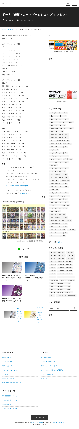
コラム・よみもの (47, 374)
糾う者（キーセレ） (59, 223)
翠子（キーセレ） (58, 229)
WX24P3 (70, 252)
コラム (53, 295)
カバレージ (69, 292)
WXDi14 (69, 274)
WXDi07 (61, 267)
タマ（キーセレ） (58, 171)
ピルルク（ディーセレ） (60, 196)
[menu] (74, 3)
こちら (60, 242)
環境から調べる (7, 366)
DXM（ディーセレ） (59, 113)
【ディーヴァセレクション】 (62, 122)
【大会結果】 (57, 131)
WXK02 (60, 283)
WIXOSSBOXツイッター (10, 396)
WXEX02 (71, 280)
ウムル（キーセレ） (59, 147)
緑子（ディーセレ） (59, 226)
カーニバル (56, 159)
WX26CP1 (71, 258)
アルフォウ (56, 143)
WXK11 (60, 292)
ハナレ (55, 189)
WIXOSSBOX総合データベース (12, 382)
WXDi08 (69, 267)
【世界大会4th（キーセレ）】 (62, 128)
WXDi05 (69, 264)
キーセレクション (8, 378)
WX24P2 (62, 252)
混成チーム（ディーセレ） (61, 220)
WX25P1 (71, 255)
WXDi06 (53, 267)
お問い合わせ (6, 404)
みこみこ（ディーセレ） (60, 140)
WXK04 (53, 286)
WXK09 (68, 289)
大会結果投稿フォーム (9, 400)
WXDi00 (61, 261)
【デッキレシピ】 (22, 20)
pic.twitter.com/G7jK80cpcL (17, 186)
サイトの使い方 (46, 357)
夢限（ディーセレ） (59, 217)
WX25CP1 (62, 255)
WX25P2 (53, 258)
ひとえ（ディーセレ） (59, 137)
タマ (54, 165)
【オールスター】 (10, 20)
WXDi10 (61, 271)
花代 (71, 229)
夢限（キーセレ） (58, 214)
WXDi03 (53, 264)
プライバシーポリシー (9, 408)
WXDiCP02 (54, 280)
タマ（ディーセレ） (59, 174)
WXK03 (68, 283)
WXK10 (53, 292)
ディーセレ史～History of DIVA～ (52, 370)
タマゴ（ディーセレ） (59, 168)
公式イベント (62, 295)
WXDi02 (69, 261)
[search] (68, 3)
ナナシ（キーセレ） (59, 183)
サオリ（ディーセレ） (59, 162)
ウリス (55, 150)
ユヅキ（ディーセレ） (59, 202)
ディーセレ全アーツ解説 (49, 366)
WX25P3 (62, 258)
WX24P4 (53, 255)
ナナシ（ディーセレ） (59, 186)
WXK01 (53, 283)
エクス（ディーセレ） (59, 156)
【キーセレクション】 (59, 119)
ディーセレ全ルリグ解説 (49, 362)
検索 (73, 308)
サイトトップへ (39, 417)
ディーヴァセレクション (10, 370)
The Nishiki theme (37, 422)
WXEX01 (63, 280)
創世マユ (55, 211)
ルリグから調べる (8, 362)
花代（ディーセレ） (59, 233)
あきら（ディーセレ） (59, 134)
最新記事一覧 (6, 357)
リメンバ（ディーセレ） (60, 205)
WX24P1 (53, 252)
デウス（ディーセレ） (59, 177)
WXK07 (53, 289)
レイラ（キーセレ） (59, 208)
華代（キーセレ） (58, 236)
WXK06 (68, 286)
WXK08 (60, 289)
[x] (24, 249)
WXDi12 (53, 274)
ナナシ (66, 180)
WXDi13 (61, 274)
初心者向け (72, 295)
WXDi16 (61, 277)
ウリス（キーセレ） (59, 153)
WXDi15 (53, 277)
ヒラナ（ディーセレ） (59, 193)
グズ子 (68, 159)
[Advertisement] (63, 74)
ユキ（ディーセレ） (59, 199)
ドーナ (31, 20)
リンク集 (44, 378)
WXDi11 (69, 271)
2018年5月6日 (24, 193)
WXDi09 (53, 271)
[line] (19, 249)
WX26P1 (53, 261)
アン (67, 143)
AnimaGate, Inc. (58, 422)
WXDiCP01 (70, 277)
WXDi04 (61, 264)
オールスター (6, 374)
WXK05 (60, 286)
